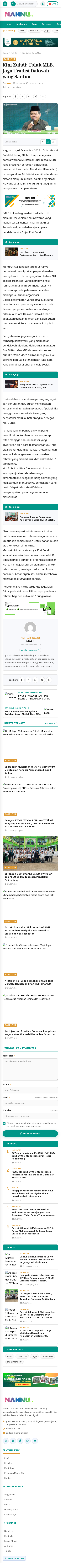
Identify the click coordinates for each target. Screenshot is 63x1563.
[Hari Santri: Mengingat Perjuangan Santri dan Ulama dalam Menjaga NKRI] (11, 251)
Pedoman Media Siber (15, 1473)
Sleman (8, 1499)
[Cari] (13, 3)
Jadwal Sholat (10, 1540)
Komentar (9, 1055)
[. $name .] (6, 1441)
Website (30, 1110)
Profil (7, 1458)
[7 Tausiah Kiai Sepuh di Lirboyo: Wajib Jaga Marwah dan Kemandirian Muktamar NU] (30, 960)
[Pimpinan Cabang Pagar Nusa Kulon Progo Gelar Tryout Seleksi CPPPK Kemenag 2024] (11, 516)
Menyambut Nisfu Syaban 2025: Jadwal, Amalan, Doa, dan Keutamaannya (36, 387)
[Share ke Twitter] (22, 96)
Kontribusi (9, 1468)
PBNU (22, 30)
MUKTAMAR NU (14, 1362)
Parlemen (47, 24)
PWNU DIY (35, 30)
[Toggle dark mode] (42, 3)
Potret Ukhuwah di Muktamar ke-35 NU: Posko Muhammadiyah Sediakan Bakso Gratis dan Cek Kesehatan (27, 930)
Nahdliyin (15, 53)
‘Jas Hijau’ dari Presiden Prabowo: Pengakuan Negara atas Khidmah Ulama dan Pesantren (30, 1033)
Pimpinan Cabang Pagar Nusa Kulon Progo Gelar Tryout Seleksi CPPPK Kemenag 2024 (37, 519)
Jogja (47, 30)
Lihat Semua (49, 723)
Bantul (15, 1187)
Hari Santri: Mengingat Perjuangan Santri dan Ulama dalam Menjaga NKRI (35, 255)
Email (30, 1097)
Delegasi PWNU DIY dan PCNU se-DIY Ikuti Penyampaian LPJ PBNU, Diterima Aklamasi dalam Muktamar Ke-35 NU (29, 823)
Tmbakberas (47, 1356)
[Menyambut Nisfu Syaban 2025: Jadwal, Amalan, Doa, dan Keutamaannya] (11, 384)
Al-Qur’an (8, 1545)
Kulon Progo (10, 1514)
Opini (34, 24)
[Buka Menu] (5, 3)
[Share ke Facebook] (15, 96)
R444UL (8, 83)
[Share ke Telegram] (36, 96)
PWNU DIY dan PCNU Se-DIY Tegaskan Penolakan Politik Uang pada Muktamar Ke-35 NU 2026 (33, 1174)
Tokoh (7, 1550)
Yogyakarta (9, 1494)
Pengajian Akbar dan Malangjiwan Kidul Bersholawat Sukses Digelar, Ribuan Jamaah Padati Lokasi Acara (32, 1193)
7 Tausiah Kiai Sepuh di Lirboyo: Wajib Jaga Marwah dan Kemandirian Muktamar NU (29, 982)
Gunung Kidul (11, 1509)
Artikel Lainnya (29, 650)
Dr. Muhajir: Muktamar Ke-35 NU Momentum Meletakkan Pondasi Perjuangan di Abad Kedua (30, 769)
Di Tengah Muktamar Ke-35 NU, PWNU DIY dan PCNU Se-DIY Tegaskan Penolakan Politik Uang (28, 877)
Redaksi (8, 1463)
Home (8, 24)
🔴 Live (52, 3)
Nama (7, 1084)
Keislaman (21, 24)
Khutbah (8, 1536)
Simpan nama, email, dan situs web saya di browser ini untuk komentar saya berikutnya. (32, 1125)
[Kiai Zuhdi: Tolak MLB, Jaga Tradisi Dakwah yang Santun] (30, 118)
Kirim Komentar (32, 1133)
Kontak (7, 1478)
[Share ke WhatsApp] (29, 96)
